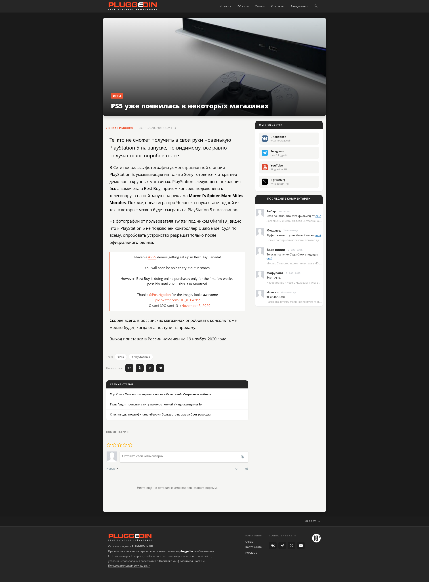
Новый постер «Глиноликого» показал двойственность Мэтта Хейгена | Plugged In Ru (321, 240)
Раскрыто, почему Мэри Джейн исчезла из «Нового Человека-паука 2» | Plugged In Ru (321, 302)
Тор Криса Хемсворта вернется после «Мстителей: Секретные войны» (160, 394)
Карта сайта (253, 547)
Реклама (251, 552)
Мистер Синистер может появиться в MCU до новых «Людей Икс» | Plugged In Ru (318, 263)
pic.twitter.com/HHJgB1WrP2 (177, 300)
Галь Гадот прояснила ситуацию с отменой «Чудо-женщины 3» (156, 404)
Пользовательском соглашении (129, 565)
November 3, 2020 (195, 305)
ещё (318, 216)
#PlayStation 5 (141, 357)
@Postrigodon (160, 294)
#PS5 (152, 257)
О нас (249, 542)
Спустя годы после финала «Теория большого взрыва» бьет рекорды (160, 414)
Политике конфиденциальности (180, 561)
